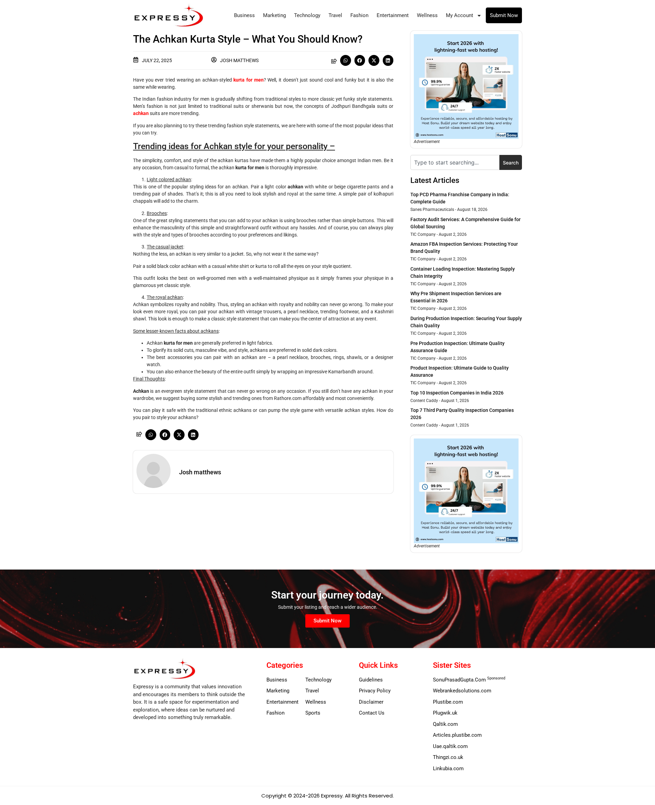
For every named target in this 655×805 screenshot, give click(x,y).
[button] (345, 60)
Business (244, 15)
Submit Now (504, 15)
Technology (307, 15)
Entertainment (393, 15)
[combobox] (454, 162)
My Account (459, 15)
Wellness (427, 15)
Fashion (359, 15)
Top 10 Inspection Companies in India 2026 (457, 393)
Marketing (274, 15)
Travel (335, 15)
